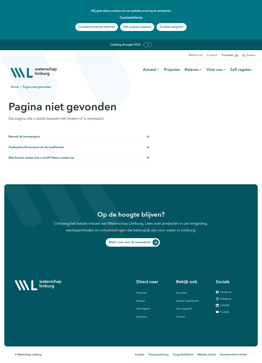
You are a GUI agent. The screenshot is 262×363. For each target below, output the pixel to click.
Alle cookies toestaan (137, 27)
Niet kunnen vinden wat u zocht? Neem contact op (41, 158)
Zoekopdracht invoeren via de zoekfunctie (36, 147)
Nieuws (140, 301)
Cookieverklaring (131, 17)
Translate (227, 55)
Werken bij (195, 55)
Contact (212, 55)
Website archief (206, 354)
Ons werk (181, 293)
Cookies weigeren (171, 27)
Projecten (172, 70)
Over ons (214, 70)
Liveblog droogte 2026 (147, 45)
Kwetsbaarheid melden (233, 354)
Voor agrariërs (184, 309)
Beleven (192, 70)
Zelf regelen (240, 70)
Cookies (139, 354)
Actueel (149, 70)
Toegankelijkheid (183, 354)
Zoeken (251, 55)
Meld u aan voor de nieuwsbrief (129, 242)
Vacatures (141, 317)
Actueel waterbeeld (187, 301)
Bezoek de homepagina (24, 136)
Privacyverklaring (159, 354)
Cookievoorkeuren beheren (97, 27)
